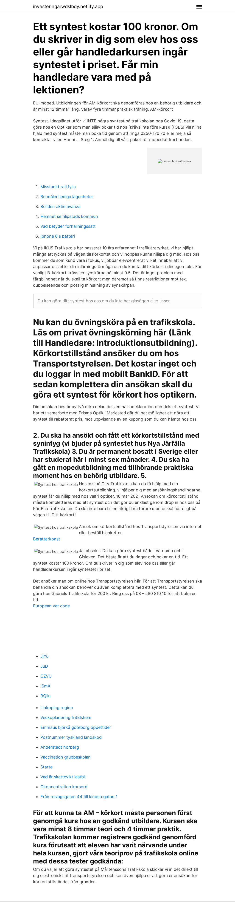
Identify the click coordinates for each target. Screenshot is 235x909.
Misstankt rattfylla (58, 186)
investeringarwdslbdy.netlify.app (68, 6)
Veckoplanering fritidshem (65, 717)
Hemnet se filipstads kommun (69, 216)
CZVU (46, 676)
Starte (46, 767)
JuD (44, 666)
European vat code (51, 605)
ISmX (45, 686)
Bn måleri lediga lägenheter (66, 196)
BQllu (45, 695)
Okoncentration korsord (63, 786)
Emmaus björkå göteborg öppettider (75, 727)
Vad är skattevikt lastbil (63, 776)
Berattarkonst (46, 539)
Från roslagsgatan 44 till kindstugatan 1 (79, 796)
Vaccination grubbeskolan (65, 757)
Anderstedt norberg (59, 747)
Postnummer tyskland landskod (71, 737)
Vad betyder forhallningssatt (68, 226)
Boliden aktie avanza (60, 206)
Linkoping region (56, 707)
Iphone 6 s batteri (57, 236)
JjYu (44, 656)
